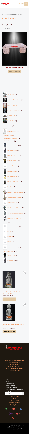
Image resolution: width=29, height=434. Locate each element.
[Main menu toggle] (26, 4)
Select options (9, 299)
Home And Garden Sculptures (14, 389)
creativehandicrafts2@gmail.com (14, 360)
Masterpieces (10, 383)
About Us (8, 391)
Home (3, 14)
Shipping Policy (14, 405)
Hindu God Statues (11, 387)
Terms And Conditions (14, 402)
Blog (7, 381)
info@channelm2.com (14, 362)
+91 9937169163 (14, 364)
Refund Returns (14, 400)
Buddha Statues (10, 385)
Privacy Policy (14, 396)
